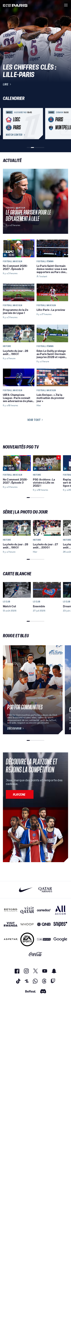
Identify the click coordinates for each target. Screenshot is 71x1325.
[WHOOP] (27, 924)
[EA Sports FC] (27, 939)
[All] (60, 910)
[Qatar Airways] (45, 889)
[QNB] (44, 924)
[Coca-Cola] (35, 954)
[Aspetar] (10, 939)
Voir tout (34, 419)
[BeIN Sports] (44, 939)
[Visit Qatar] (27, 910)
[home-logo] (15, 5)
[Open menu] (66, 5)
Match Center (14, 134)
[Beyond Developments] (10, 910)
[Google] (60, 939)
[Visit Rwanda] (10, 924)
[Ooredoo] (44, 910)
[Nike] (26, 889)
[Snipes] (60, 924)
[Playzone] (19, 794)
